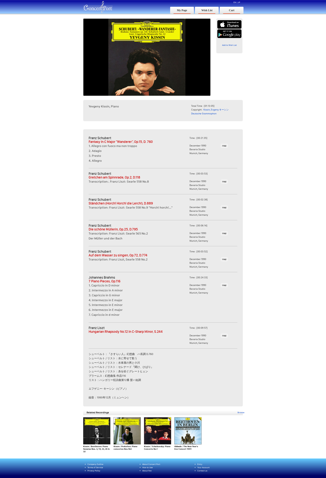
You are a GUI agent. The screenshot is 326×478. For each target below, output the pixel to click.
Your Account (203, 467)
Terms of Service (95, 467)
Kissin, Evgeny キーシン (216, 109)
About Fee (147, 470)
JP (239, 2)
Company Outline (95, 464)
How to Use (147, 467)
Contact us (202, 470)
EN (234, 2)
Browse (241, 412)
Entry (199, 464)
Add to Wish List (229, 45)
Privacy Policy (93, 470)
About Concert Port (151, 464)
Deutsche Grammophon (203, 113)
